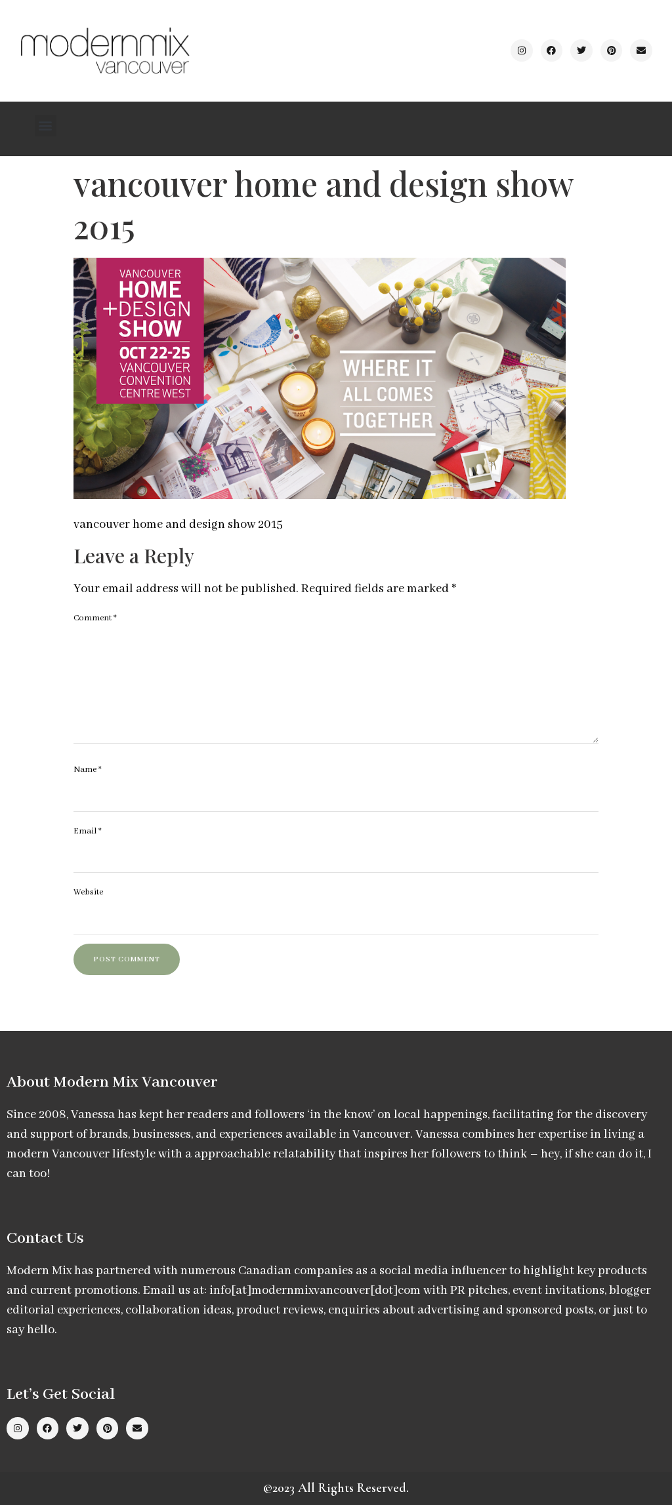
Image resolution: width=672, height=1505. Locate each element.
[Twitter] (581, 50)
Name (88, 769)
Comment (95, 618)
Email (88, 831)
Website (88, 892)
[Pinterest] (611, 50)
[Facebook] (552, 50)
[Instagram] (522, 50)
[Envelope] (641, 50)
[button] (45, 125)
